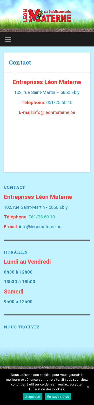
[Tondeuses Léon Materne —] (47, 16)
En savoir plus (58, 396)
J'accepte (32, 396)
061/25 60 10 (59, 102)
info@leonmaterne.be (40, 226)
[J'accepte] (88, 387)
